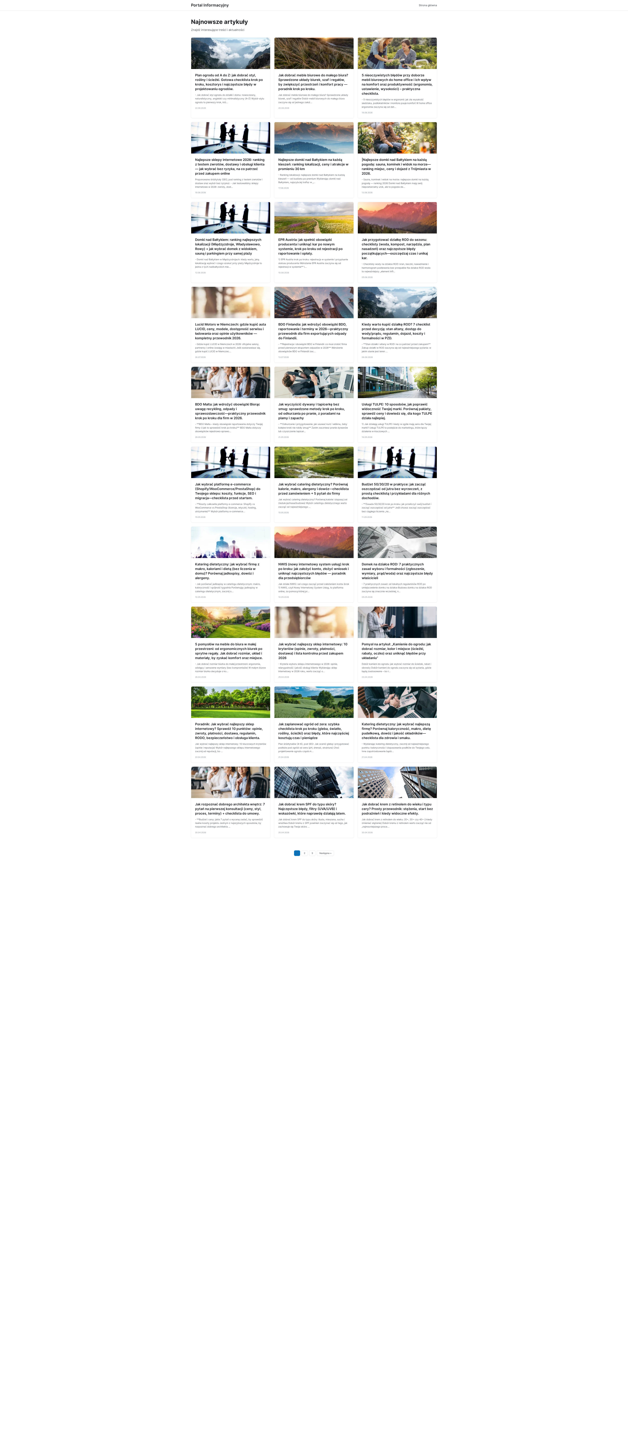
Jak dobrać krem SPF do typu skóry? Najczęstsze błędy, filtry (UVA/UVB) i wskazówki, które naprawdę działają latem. (312, 808)
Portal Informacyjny (210, 5)
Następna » (325, 853)
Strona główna (428, 5)
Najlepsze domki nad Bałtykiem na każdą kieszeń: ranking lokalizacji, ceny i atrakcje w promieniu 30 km (313, 164)
